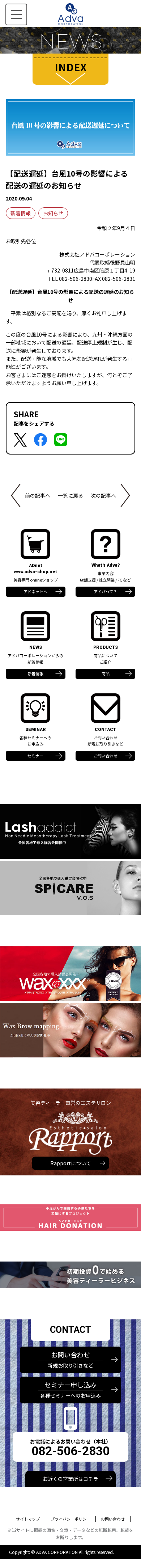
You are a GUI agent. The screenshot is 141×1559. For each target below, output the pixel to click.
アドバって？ (105, 591)
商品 (106, 673)
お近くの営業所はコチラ (70, 1478)
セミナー (35, 756)
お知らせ (53, 213)
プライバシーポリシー (70, 1519)
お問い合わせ (106, 756)
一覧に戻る (70, 495)
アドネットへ (35, 591)
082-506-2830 (70, 1451)
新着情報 (20, 213)
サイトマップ (28, 1519)
